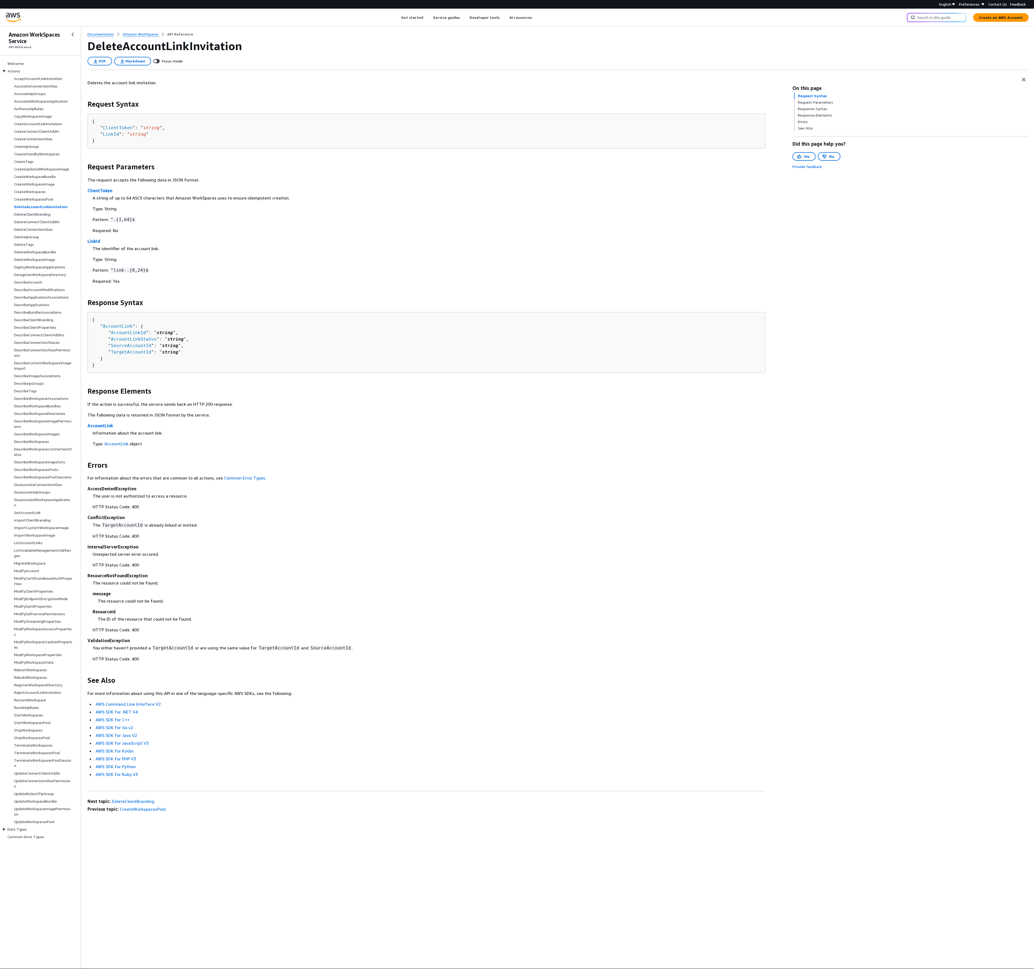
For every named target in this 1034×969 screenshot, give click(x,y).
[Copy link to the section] (83, 104)
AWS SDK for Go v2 (114, 727)
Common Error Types (244, 478)
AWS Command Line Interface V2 (128, 704)
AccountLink (117, 326)
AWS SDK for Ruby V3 (117, 774)
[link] (180, 34)
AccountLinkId (128, 332)
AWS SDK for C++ (113, 719)
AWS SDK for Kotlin (115, 751)
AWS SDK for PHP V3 (116, 758)
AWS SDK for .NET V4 (117, 712)
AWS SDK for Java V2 (116, 735)
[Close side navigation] (72, 34)
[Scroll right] (536, 17)
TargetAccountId (131, 352)
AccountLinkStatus (134, 339)
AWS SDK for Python (116, 766)
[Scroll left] (397, 17)
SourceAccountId (131, 345)
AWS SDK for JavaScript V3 (122, 743)
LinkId (111, 134)
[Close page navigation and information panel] (1024, 79)
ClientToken (117, 127)
